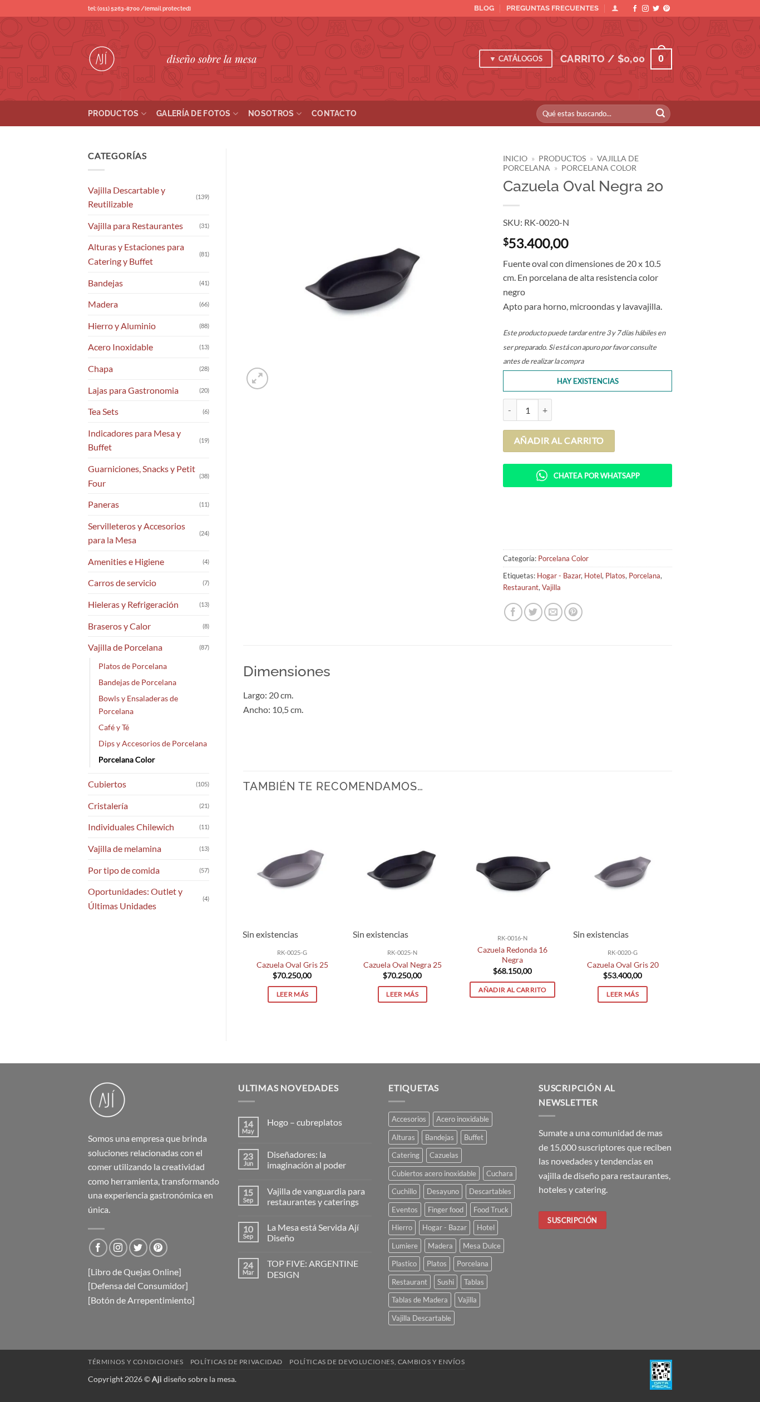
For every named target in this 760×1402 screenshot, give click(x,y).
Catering (406, 1155)
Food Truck (491, 1209)
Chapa (100, 368)
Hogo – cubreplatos (304, 1122)
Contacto (334, 113)
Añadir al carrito (559, 440)
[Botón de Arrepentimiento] (141, 1300)
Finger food (445, 1209)
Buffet (473, 1137)
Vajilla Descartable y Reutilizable (126, 197)
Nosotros (271, 113)
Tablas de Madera (420, 1299)
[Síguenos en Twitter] (656, 9)
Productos (113, 113)
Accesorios (409, 1118)
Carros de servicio (122, 582)
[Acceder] (615, 8)
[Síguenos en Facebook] (634, 9)
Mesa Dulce (482, 1245)
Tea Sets (103, 411)
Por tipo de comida (124, 870)
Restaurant (521, 587)
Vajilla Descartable (421, 1318)
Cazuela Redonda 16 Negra (512, 955)
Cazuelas (444, 1155)
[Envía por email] (553, 612)
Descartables (490, 1191)
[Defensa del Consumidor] (138, 1285)
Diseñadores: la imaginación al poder (306, 1159)
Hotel (593, 575)
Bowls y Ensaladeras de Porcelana (138, 704)
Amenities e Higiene (126, 561)
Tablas (474, 1281)
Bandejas (105, 283)
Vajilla (551, 587)
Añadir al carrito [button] (512, 989)
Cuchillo (404, 1191)
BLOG (484, 8)
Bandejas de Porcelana (137, 682)
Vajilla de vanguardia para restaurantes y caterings (316, 1196)
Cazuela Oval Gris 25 (292, 964)
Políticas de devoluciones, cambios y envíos (377, 1362)
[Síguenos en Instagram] (645, 9)
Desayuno (443, 1191)
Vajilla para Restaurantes (135, 225)
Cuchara (499, 1173)
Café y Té (113, 727)
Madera (103, 304)
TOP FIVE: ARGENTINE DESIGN (312, 1268)
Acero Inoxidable (120, 346)
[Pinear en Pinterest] (573, 612)
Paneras (103, 504)
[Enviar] (660, 114)
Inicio (515, 158)
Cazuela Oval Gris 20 (623, 964)
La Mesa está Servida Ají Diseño (313, 1232)
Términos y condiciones (135, 1362)
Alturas (403, 1137)
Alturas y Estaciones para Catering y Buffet (136, 253)
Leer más (293, 994)
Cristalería (108, 805)
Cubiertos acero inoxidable (434, 1173)
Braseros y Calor (119, 626)
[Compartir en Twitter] (533, 612)
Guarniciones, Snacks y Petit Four (141, 475)
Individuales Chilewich (131, 826)
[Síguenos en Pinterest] (666, 9)
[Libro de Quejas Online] (134, 1271)
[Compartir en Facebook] (513, 612)
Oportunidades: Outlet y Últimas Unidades (135, 898)
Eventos (405, 1209)
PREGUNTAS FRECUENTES (552, 8)
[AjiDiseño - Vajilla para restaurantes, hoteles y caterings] (119, 59)
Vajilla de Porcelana (125, 647)
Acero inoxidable (462, 1118)
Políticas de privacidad (236, 1362)
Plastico (404, 1263)
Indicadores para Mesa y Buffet (134, 440)
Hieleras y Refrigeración (133, 604)
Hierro (402, 1227)
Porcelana (644, 575)
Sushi (445, 1281)
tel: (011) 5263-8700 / (139, 9)
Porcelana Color (126, 759)
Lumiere (405, 1245)
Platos (615, 575)
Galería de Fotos (193, 113)
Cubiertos (107, 784)
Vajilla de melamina (124, 848)
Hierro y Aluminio (122, 325)
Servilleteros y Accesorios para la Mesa (136, 533)
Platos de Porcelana (132, 666)
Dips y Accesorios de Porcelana (152, 743)
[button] (616, 58)
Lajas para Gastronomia (133, 390)
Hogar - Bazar (559, 575)
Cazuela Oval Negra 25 (402, 964)
